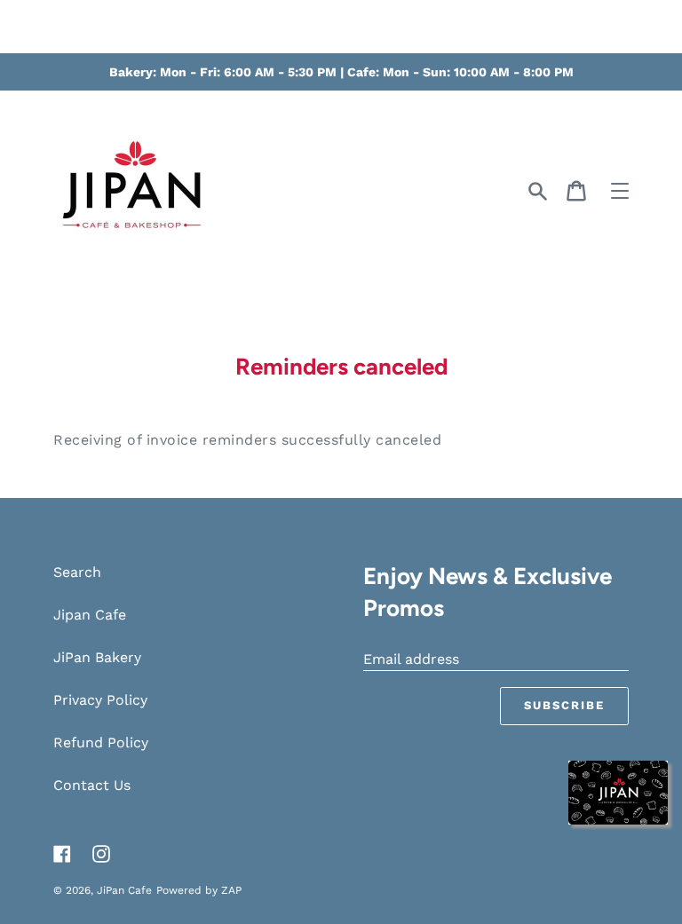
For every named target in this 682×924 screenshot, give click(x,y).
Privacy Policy (100, 699)
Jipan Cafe (89, 614)
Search (77, 572)
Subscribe (564, 705)
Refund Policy (100, 742)
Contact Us (92, 785)
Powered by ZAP (199, 890)
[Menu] (619, 190)
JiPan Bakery (97, 657)
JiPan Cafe (124, 890)
